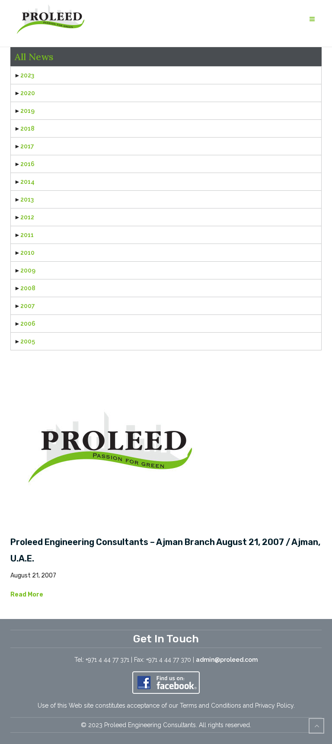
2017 (27, 146)
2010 (27, 252)
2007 (27, 305)
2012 (27, 217)
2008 (27, 288)
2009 (27, 270)
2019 (27, 110)
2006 (27, 323)
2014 (27, 181)
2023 (27, 75)
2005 (27, 341)
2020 (27, 93)
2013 (27, 199)
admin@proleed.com (227, 659)
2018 (27, 128)
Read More (26, 594)
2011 (27, 234)
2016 (27, 163)
